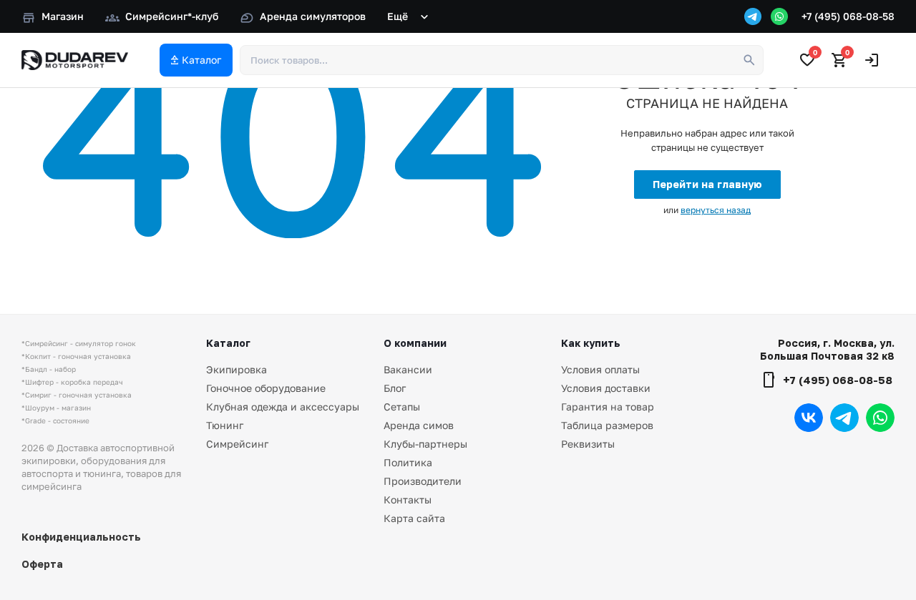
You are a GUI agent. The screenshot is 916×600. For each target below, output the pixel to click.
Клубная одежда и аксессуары (282, 406)
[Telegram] (752, 16)
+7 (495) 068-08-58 (848, 16)
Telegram (844, 417)
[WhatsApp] (779, 16)
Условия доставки (606, 388)
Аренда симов (419, 425)
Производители (423, 481)
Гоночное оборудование (266, 388)
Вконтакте (808, 417)
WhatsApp (880, 417)
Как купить (590, 343)
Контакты (408, 499)
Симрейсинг (237, 444)
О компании (415, 343)
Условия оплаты (600, 369)
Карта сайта (414, 518)
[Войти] (871, 60)
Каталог (228, 343)
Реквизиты (588, 444)
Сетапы (402, 406)
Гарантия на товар (607, 406)
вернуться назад (716, 210)
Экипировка (236, 369)
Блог (395, 388)
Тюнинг (224, 425)
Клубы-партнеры (425, 444)
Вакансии (408, 369)
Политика (408, 462)
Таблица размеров (607, 425)
